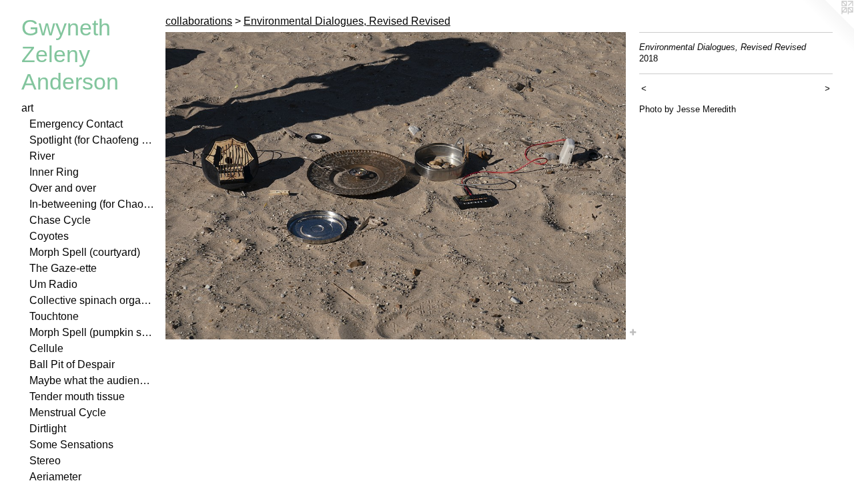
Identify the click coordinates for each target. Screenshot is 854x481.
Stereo (45, 460)
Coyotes (49, 236)
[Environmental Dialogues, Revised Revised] (395, 185)
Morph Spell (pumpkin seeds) (92, 332)
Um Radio (53, 284)
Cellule (46, 348)
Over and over (62, 188)
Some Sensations (71, 444)
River (42, 156)
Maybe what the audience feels (92, 380)
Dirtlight (47, 428)
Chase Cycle (60, 220)
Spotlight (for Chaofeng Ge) (92, 140)
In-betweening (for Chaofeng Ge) (92, 204)
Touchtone (54, 316)
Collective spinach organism (92, 300)
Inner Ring (54, 172)
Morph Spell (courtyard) (84, 252)
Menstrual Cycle (67, 412)
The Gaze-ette (63, 268)
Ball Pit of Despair (72, 364)
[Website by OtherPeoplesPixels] (827, 26)
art (27, 108)
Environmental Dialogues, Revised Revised (347, 21)
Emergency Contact (76, 124)
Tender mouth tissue (77, 396)
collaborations (198, 21)
